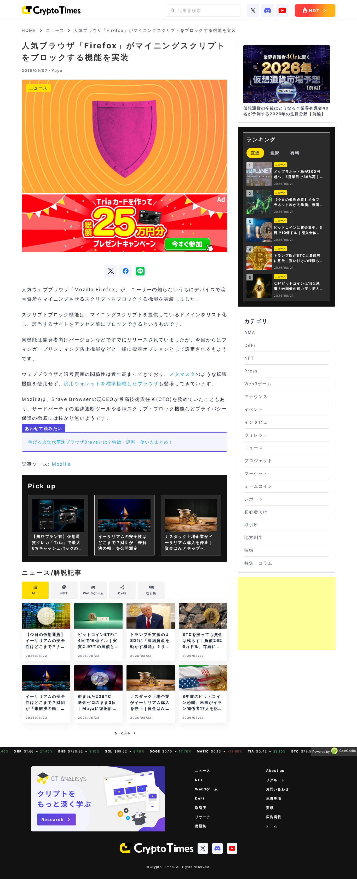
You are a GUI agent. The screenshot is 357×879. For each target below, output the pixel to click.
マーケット (256, 473)
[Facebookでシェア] (125, 271)
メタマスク (182, 374)
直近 (255, 153)
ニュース (55, 30)
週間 (275, 153)
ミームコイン (258, 486)
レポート (253, 499)
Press (251, 371)
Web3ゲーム (258, 383)
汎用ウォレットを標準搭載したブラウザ (111, 383)
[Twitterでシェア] (111, 271)
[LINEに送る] (140, 271)
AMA (249, 332)
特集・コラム (258, 563)
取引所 (251, 524)
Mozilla (61, 464)
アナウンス (256, 396)
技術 (249, 550)
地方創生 (253, 537)
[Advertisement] (286, 613)
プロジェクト (258, 460)
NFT (249, 358)
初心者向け (256, 511)
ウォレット (256, 435)
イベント (253, 409)
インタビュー (258, 422)
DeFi (249, 345)
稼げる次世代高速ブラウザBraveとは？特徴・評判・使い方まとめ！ (100, 442)
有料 (295, 153)
